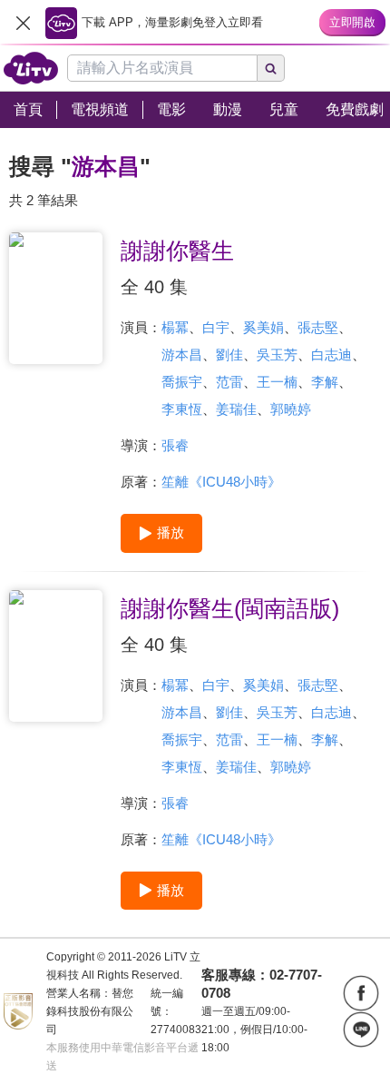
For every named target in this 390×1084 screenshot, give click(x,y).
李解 (324, 381)
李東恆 (181, 409)
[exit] (22, 22)
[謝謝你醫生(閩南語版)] (55, 656)
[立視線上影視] (31, 68)
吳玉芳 (277, 354)
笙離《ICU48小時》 (221, 481)
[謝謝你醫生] (55, 298)
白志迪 (331, 354)
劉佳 (229, 354)
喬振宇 (181, 381)
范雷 (229, 381)
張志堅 (317, 327)
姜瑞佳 (236, 409)
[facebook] (361, 993)
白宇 (215, 327)
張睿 (175, 445)
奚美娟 (263, 327)
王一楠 (277, 381)
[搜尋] (271, 68)
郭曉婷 (290, 409)
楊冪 (175, 327)
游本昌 (181, 354)
